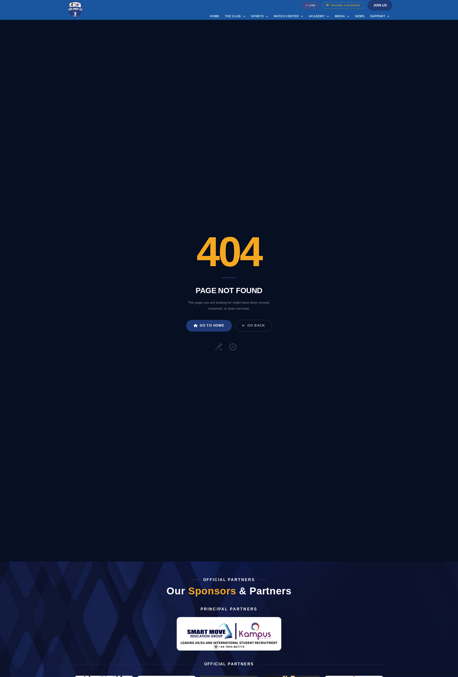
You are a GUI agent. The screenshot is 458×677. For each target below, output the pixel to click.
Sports (258, 16)
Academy (317, 16)
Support (378, 16)
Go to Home (212, 325)
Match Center (287, 16)
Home (214, 16)
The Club (233, 16)
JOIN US (380, 5)
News (359, 16)
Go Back (256, 325)
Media (340, 16)
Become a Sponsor (345, 5)
